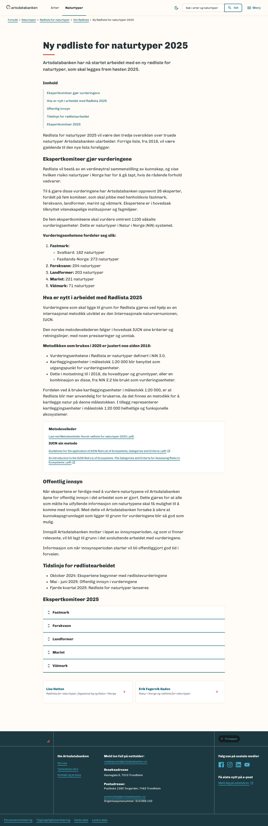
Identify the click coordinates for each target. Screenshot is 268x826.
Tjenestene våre (67, 769)
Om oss (62, 763)
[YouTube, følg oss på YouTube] (247, 764)
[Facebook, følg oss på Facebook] (221, 764)
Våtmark (60, 666)
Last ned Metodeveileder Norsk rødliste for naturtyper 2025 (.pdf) (91, 436)
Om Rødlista (81, 20)
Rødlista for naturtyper (55, 20)
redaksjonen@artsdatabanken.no (125, 761)
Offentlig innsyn (58, 109)
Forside (13, 20)
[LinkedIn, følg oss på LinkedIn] (238, 764)
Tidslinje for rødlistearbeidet (68, 116)
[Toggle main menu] (254, 8)
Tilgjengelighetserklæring (53, 820)
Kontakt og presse (69, 775)
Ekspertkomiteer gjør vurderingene (73, 93)
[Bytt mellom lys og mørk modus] (176, 7)
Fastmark (61, 612)
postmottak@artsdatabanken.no (125, 796)
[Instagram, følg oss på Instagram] (229, 764)
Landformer (63, 639)
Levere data (99, 820)
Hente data (81, 820)
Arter (55, 8)
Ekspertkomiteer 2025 (64, 124)
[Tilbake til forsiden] (22, 8)
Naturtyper (74, 8)
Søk (236, 7)
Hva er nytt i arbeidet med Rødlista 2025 (77, 101)
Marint (59, 652)
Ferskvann (62, 626)
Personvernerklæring (18, 820)
